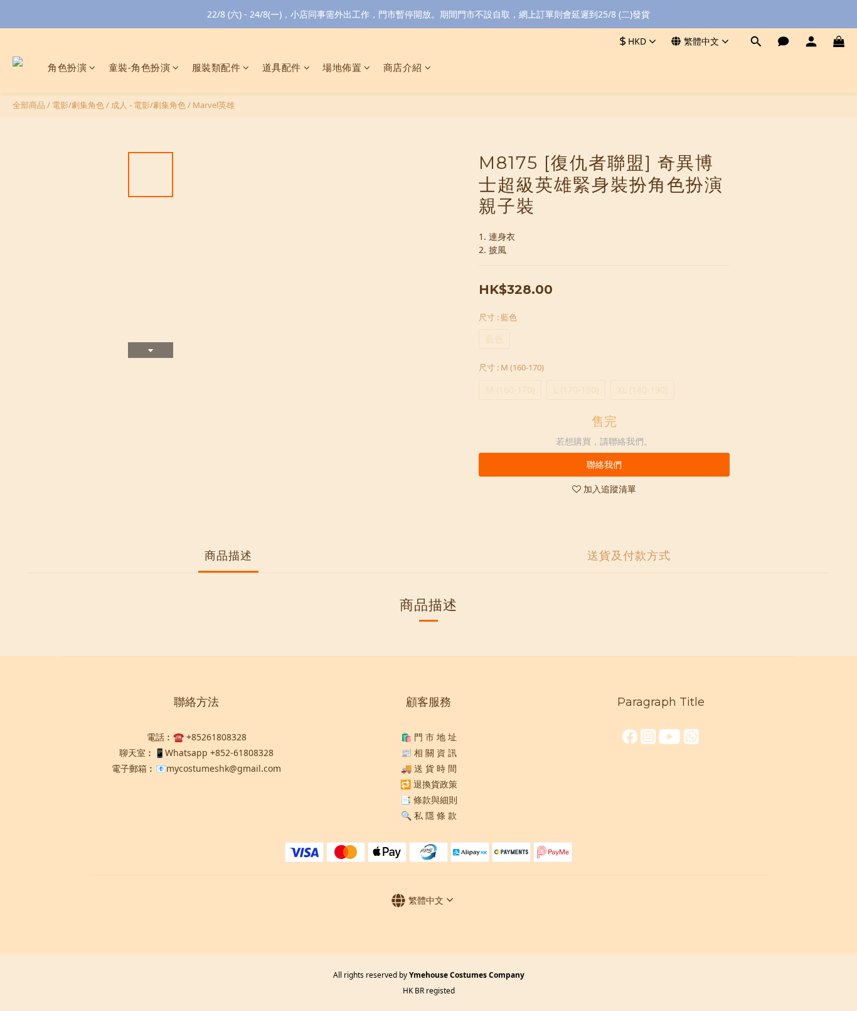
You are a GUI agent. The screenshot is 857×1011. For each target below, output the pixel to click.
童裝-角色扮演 (140, 67)
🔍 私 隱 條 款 (429, 815)
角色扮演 (67, 67)
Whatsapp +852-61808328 (219, 753)
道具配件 (281, 67)
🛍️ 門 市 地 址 (429, 737)
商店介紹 (402, 67)
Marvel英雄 (214, 105)
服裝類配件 (216, 67)
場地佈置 (341, 67)
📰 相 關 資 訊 (429, 753)
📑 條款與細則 (428, 800)
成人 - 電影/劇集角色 (148, 105)
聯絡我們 (604, 464)
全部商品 (29, 105)
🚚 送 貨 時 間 (429, 768)
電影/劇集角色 (78, 105)
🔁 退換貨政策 (428, 784)
